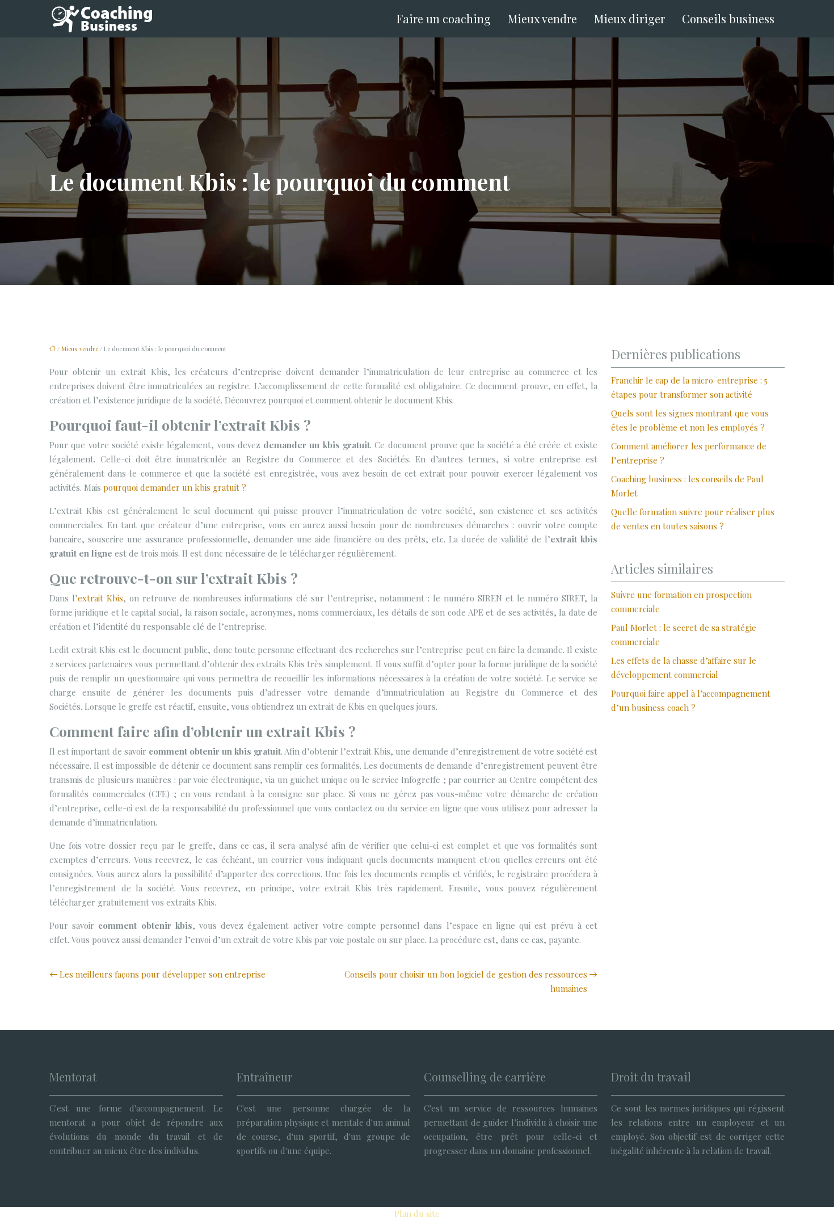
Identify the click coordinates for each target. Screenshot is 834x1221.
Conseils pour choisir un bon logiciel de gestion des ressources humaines (465, 981)
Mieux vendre (542, 18)
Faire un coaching (444, 18)
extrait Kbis (100, 598)
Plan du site (417, 1213)
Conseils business (728, 18)
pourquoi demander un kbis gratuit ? (174, 487)
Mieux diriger (629, 18)
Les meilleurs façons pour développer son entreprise (163, 974)
